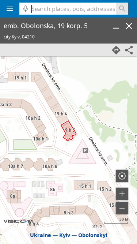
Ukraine (40, 235)
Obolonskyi (92, 235)
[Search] (122, 9)
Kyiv (64, 235)
